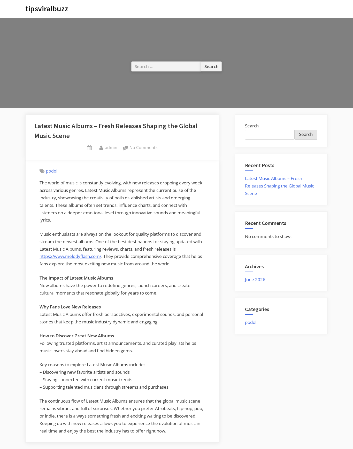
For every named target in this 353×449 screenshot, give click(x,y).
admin (111, 147)
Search (252, 126)
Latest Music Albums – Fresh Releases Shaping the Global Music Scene (279, 185)
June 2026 (255, 279)
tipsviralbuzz (46, 8)
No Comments (143, 147)
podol (51, 171)
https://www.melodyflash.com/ (70, 256)
